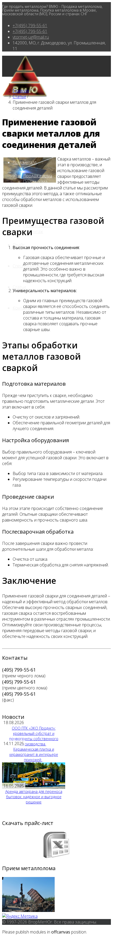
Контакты (22, 308)
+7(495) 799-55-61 (30, 25)
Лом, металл (25, 162)
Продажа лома (37, 176)
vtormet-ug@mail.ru (31, 37)
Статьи (19, 287)
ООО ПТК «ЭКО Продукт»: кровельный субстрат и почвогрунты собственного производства (33, 736)
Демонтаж (33, 231)
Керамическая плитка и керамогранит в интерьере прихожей (33, 754)
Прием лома (35, 181)
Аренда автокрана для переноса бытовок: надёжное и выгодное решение (33, 796)
